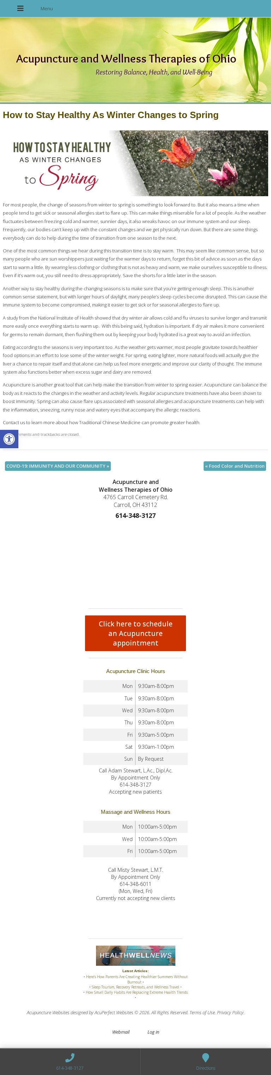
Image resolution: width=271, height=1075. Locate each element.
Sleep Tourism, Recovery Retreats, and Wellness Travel (135, 987)
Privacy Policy (230, 1012)
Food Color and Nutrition (235, 466)
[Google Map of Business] (135, 562)
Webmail (121, 1032)
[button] (9, 439)
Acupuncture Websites (48, 1012)
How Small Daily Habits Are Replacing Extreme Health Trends (137, 992)
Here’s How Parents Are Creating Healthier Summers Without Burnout (137, 979)
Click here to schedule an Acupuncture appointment (136, 633)
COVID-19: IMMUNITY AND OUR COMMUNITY (57, 466)
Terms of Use (202, 1012)
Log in (153, 1032)
